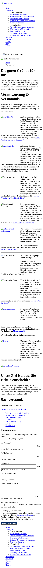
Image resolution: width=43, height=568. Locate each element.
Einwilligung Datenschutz (11, 511)
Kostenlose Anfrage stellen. (11, 409)
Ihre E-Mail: (6, 463)
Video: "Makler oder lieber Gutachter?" (20, 139)
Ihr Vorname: (6, 443)
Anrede (3, 437)
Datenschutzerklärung (25, 515)
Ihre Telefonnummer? (9, 474)
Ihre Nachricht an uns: (9, 484)
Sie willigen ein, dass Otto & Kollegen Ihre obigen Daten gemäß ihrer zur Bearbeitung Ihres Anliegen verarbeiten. (20, 515)
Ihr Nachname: (7, 453)
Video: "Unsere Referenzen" (23, 223)
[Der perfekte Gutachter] (10, 366)
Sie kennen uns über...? (9, 503)
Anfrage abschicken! (9, 523)
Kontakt (24, 409)
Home (8, 63)
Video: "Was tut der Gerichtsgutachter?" (20, 197)
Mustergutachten (19, 331)
